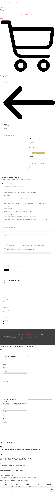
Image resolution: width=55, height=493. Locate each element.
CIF (4, 418)
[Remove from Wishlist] (41, 163)
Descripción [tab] (6, 186)
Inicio (2, 127)
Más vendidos (8, 135)
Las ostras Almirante (29, 337)
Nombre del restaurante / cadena (8, 370)
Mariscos (4, 287)
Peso (30, 145)
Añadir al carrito (38, 153)
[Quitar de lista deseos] (5, 296)
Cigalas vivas (5, 289)
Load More (2, 10)
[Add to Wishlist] (40, 163)
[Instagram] (51, 343)
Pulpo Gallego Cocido (7, 299)
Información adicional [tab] (13, 186)
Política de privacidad (21, 336)
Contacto (36, 334)
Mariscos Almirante (29, 334)
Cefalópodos (4, 297)
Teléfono (4, 415)
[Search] (0, 9)
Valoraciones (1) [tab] (21, 186)
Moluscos (7, 297)
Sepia (4, 318)
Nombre (5, 262)
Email (1, 349)
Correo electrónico (7, 265)
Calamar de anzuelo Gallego (8, 309)
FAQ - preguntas (36, 336)
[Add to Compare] (29, 163)
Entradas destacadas (5, 85)
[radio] (30, 147)
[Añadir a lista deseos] (3, 296)
